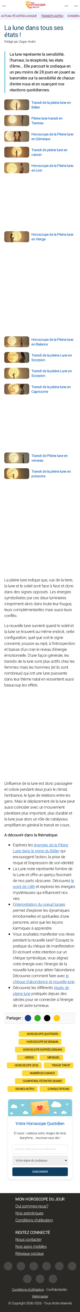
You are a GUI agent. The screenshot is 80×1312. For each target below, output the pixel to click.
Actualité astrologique (19, 16)
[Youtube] (46, 1266)
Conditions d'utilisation (34, 1220)
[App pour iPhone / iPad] (40, 1278)
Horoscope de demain (42, 1042)
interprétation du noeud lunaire (40, 905)
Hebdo (29, 1057)
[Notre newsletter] (66, 6)
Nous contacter (28, 1240)
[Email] (56, 1018)
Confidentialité (56, 1289)
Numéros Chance (42, 1073)
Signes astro (24, 1089)
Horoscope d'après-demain (42, 1049)
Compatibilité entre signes (42, 1081)
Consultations (58, 1089)
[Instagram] (20, 1266)
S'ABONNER (40, 1172)
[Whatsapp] (37, 1018)
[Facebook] (28, 1018)
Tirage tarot (61, 1065)
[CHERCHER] (76, 6)
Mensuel (53, 1057)
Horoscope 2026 (26, 1065)
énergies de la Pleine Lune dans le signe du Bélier (40, 848)
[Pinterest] (72, 1266)
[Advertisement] (53, 200)
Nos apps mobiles (31, 1247)
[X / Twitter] (27, 1278)
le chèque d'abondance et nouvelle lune (43, 979)
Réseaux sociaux (29, 1254)
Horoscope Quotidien (42, 1034)
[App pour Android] (52, 1278)
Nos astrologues (29, 1213)
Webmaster (40, 1296)
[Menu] (4, 6)
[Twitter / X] (47, 1018)
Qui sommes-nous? (31, 1206)
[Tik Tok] (59, 1266)
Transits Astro (52, 16)
